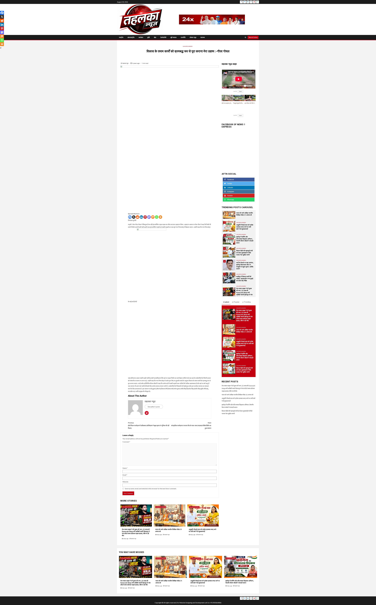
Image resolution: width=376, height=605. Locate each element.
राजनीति (183, 37)
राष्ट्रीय (121, 37)
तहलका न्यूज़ (125, 63)
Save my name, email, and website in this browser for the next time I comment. (150, 489)
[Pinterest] (145, 217)
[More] (160, 217)
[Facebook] (130, 217)
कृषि (148, 37)
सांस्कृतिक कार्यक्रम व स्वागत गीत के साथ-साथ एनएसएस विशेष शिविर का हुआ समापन (191, 425)
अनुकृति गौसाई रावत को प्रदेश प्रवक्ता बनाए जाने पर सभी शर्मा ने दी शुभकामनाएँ (202, 530)
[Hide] (1, 48)
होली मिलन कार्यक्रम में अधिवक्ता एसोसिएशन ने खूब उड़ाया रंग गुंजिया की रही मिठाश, (148, 425)
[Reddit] (137, 217)
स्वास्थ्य (202, 37)
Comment (126, 442)
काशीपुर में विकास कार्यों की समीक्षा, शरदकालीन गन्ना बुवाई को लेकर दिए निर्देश (244, 262)
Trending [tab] (247, 302)
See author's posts (154, 407)
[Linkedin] (141, 217)
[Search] (245, 37)
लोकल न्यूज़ (193, 37)
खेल (155, 37)
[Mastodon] (149, 217)
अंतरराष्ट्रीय (130, 37)
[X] (133, 217)
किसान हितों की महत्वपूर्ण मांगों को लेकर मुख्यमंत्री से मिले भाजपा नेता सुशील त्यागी (244, 236)
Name (125, 468)
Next (240, 91)
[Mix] (153, 217)
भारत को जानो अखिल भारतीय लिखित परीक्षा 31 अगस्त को (237, 395)
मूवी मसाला (173, 37)
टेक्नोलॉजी (163, 37)
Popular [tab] (237, 302)
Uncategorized (187, 46)
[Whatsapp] (156, 217)
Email (124, 475)
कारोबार (141, 37)
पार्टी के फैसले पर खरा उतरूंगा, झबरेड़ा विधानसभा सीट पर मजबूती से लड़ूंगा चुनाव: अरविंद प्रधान (244, 249)
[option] (239, 223)
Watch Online (253, 37)
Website (125, 482)
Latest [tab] (226, 302)
